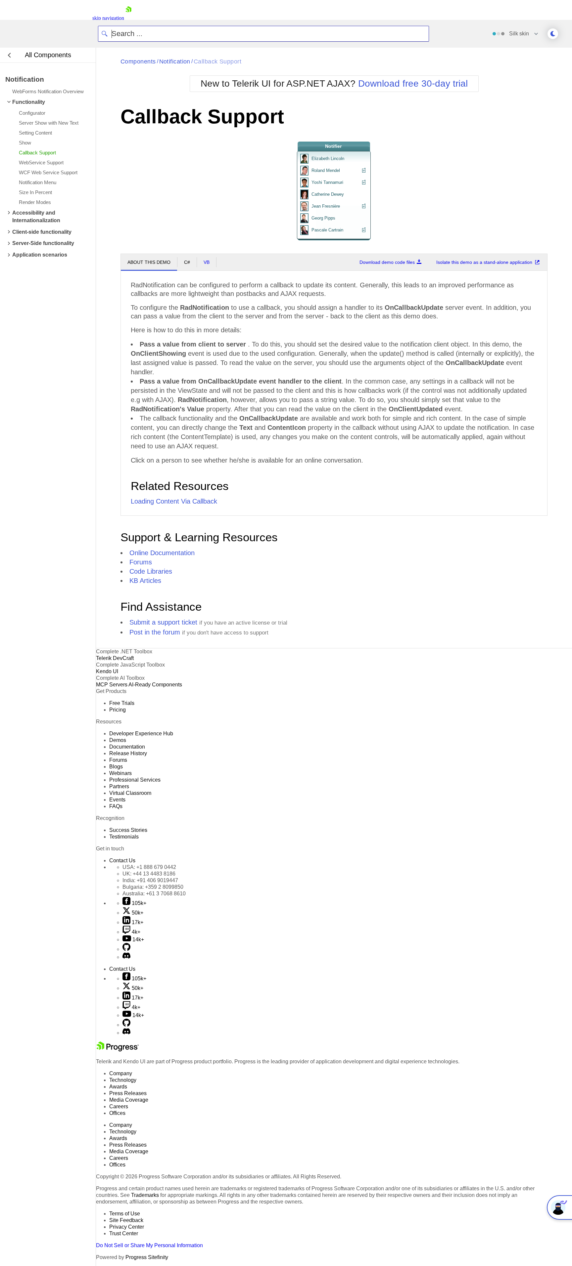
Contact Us (122, 860)
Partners (119, 786)
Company (120, 1073)
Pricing (117, 710)
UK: (148, 874)
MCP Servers (111, 684)
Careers (118, 1106)
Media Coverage (128, 1100)
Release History (128, 753)
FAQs (115, 806)
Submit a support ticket (163, 622)
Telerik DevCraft (115, 658)
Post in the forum (154, 632)
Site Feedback (126, 1220)
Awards (118, 1086)
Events (117, 799)
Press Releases (128, 1093)
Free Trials (121, 703)
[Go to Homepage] (128, 18)
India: (150, 880)
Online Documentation (162, 552)
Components (138, 61)
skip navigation (108, 18)
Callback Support (217, 61)
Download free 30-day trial (413, 83)
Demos (117, 740)
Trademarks (145, 1195)
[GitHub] (126, 949)
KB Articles (145, 580)
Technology (122, 1080)
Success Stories (128, 830)
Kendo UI (107, 671)
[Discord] (126, 957)
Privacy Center (126, 1227)
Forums (140, 562)
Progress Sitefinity (146, 1257)
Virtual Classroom (130, 793)
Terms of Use (124, 1213)
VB (207, 262)
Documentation (127, 747)
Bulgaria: (152, 887)
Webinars (120, 773)
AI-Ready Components (155, 684)
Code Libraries (150, 571)
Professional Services (135, 780)
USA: (149, 867)
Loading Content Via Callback (174, 501)
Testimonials (124, 836)
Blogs (116, 766)
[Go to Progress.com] (117, 1049)
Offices (117, 1113)
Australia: (154, 893)
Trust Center (123, 1233)
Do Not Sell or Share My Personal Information (149, 1245)
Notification (174, 61)
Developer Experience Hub (141, 733)
